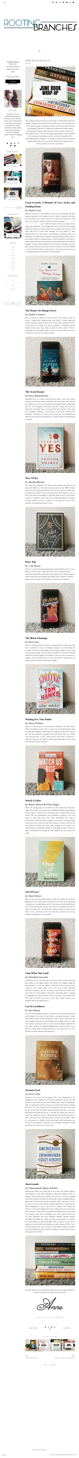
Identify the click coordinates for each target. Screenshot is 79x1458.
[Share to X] (45, 1327)
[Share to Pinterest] (51, 1327)
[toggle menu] (4, 2)
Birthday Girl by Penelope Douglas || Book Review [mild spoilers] (13, 183)
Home (4, 1455)
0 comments (67, 1328)
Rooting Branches (60, 1454)
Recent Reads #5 (12, 199)
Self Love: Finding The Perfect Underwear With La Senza (13, 166)
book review (33, 1328)
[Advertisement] (50, 1429)
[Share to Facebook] (48, 1327)
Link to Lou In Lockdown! (50, 1317)
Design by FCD (72, 1454)
